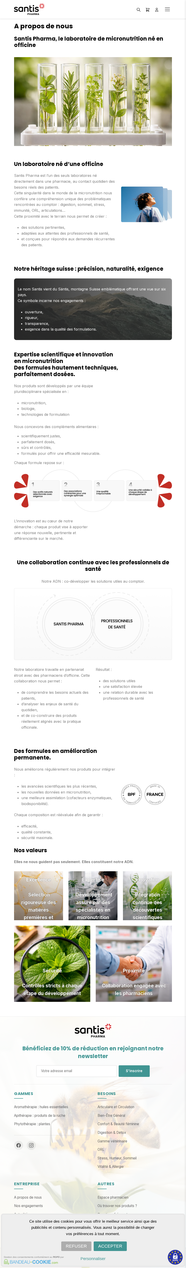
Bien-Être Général (111, 1115)
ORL (101, 1149)
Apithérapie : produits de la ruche (39, 1115)
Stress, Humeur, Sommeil (117, 1158)
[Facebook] (18, 1145)
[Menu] (167, 9)
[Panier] (147, 9)
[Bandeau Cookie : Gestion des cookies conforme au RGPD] (30, 1262)
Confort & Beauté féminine (118, 1124)
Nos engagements (28, 1206)
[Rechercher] (138, 9)
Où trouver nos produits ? (117, 1206)
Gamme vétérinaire (112, 1141)
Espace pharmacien (113, 1197)
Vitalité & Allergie (111, 1166)
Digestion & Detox (112, 1132)
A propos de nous (28, 1197)
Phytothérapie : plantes (32, 1124)
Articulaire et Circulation (116, 1107)
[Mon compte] (156, 9)
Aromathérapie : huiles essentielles (41, 1107)
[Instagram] (31, 1145)
